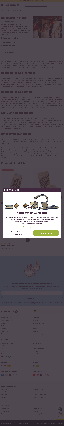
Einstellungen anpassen (32, 227)
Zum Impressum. (37, 223)
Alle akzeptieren (46, 233)
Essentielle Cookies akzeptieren (18, 233)
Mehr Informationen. (27, 223)
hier (43, 221)
